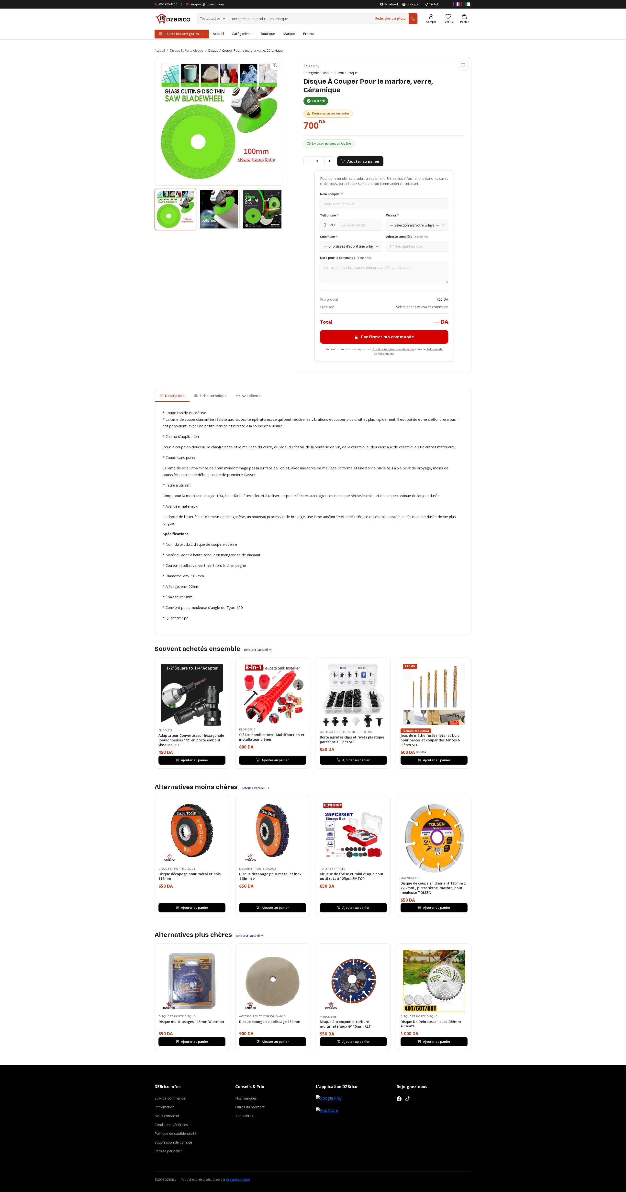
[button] (219, 121)
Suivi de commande (170, 1098)
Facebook (391, 4)
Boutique (268, 34)
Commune (329, 237)
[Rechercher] (413, 18)
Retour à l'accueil (256, 650)
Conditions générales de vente (393, 349)
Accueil (218, 34)
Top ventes (244, 1115)
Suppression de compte (173, 1142)
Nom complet (331, 194)
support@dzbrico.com (207, 4)
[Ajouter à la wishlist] (463, 65)
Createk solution (238, 1180)
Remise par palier (168, 1151)
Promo (308, 34)
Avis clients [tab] (251, 395)
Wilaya (392, 215)
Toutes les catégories (181, 34)
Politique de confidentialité (175, 1133)
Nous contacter (167, 1115)
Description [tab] (175, 395)
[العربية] (467, 4)
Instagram (414, 4)
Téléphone (329, 215)
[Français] (457, 4)
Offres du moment (250, 1107)
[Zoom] (274, 65)
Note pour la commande (345, 258)
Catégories (240, 34)
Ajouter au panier (363, 161)
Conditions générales (171, 1124)
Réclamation (164, 1107)
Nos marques (246, 1098)
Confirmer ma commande (387, 337)
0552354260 (168, 4)
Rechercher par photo (390, 18)
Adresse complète (407, 237)
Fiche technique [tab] (213, 395)
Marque (289, 34)
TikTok (434, 4)
